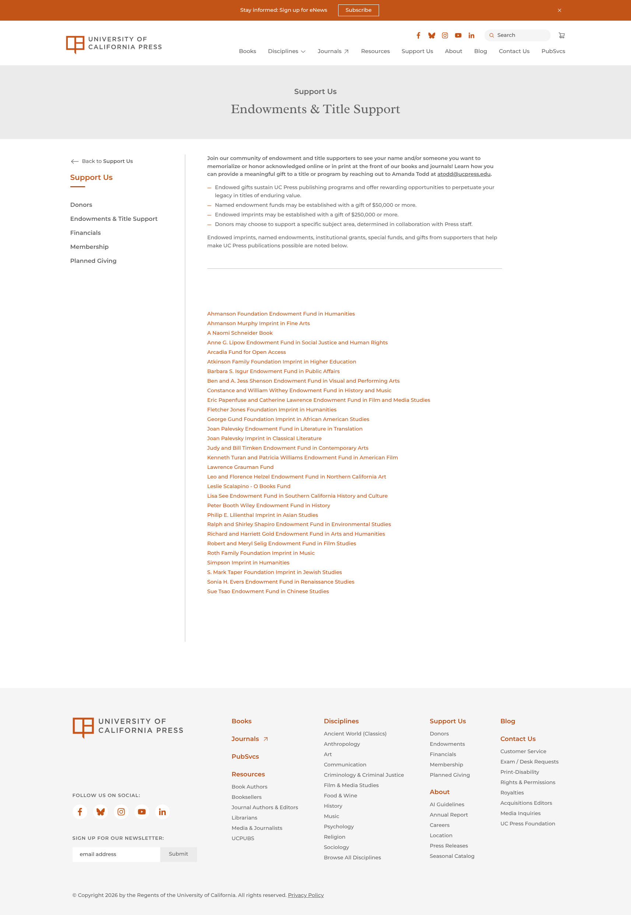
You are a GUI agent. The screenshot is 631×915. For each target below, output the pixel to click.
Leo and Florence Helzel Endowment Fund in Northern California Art (296, 476)
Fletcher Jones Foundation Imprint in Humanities (272, 409)
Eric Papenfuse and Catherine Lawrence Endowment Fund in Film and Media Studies (319, 400)
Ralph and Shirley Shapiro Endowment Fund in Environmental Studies (299, 524)
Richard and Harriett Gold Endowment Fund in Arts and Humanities (296, 533)
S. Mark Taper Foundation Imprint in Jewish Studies (274, 572)
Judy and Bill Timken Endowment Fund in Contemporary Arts (288, 448)
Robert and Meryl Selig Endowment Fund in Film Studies (281, 543)
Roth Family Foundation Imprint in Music (261, 553)
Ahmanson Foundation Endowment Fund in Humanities (281, 313)
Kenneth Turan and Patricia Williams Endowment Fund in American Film (302, 457)
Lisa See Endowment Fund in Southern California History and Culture (297, 496)
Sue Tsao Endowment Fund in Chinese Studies (268, 591)
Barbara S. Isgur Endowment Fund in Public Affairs (273, 371)
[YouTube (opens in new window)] (458, 35)
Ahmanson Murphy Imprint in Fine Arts (258, 323)
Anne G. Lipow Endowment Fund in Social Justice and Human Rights (297, 342)
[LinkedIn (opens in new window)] (471, 35)
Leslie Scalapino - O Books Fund (249, 486)
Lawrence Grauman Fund (240, 467)
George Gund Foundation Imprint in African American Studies (288, 419)
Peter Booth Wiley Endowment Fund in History (268, 505)
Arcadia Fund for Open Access (246, 352)
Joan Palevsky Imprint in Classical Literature (264, 438)
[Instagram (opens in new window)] (445, 35)
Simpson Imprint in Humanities (248, 562)
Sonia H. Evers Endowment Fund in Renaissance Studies (281, 581)
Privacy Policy (306, 895)
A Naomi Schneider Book (240, 333)
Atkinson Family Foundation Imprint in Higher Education (282, 361)
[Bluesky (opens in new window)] (431, 35)
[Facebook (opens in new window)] (418, 35)
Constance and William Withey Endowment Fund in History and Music (299, 390)
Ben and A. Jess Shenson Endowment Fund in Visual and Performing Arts (303, 381)
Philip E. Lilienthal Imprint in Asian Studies (262, 515)
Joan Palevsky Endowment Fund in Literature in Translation (285, 428)
